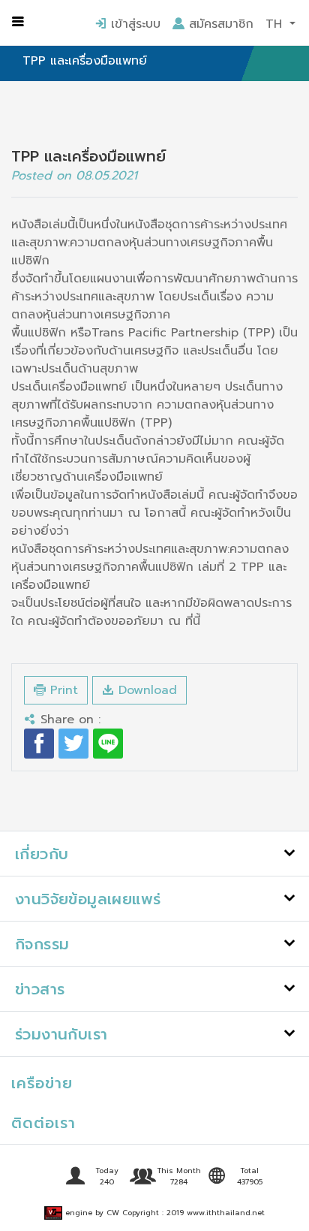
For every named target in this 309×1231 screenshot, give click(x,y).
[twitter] (73, 744)
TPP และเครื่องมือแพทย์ (84, 61)
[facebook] (39, 744)
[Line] (108, 744)
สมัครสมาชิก (219, 24)
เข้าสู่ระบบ (133, 24)
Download (145, 690)
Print (62, 690)
